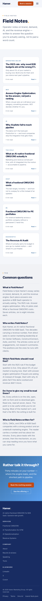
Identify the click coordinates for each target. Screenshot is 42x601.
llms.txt (20, 596)
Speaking (6, 557)
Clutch (5, 580)
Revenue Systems (9, 538)
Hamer (7, 3)
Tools (5, 561)
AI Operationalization (11, 534)
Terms (13, 596)
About (5, 549)
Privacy (5, 596)
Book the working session (21, 485)
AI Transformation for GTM (13, 530)
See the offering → (21, 491)
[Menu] (37, 4)
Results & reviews (9, 553)
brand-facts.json (31, 596)
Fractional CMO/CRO (11, 526)
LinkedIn (6, 571)
